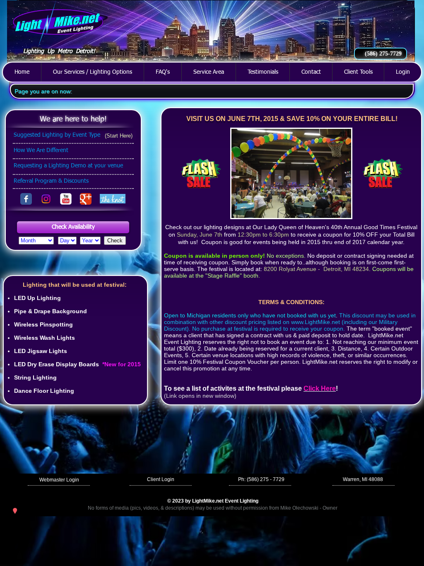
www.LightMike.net (315, 322)
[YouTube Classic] (66, 199)
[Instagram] (46, 199)
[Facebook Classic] (26, 199)
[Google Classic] (86, 199)
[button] (73, 227)
